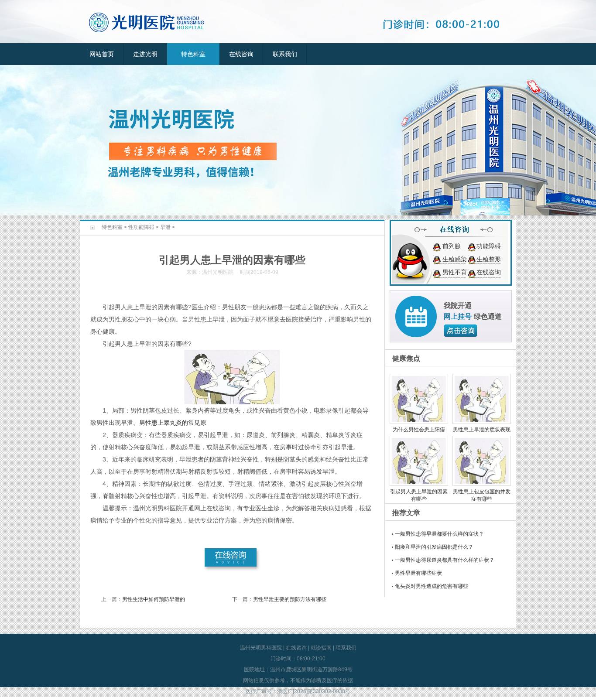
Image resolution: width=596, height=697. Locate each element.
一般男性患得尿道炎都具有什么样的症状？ (444, 560)
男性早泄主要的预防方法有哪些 (289, 599)
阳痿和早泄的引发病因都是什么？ (434, 547)
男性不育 (454, 272)
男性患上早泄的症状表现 (481, 430)
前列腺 (451, 246)
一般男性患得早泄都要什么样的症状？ (439, 534)
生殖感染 (454, 259)
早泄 (165, 227)
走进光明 (145, 54)
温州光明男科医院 (261, 648)
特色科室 (193, 54)
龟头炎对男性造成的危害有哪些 (431, 586)
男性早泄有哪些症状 (418, 573)
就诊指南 (321, 648)
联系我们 (285, 54)
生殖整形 (488, 259)
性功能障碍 (141, 227)
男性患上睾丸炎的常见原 (172, 422)
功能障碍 (488, 246)
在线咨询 (241, 54)
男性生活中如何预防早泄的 (153, 599)
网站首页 (101, 54)
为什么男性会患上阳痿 (419, 430)
